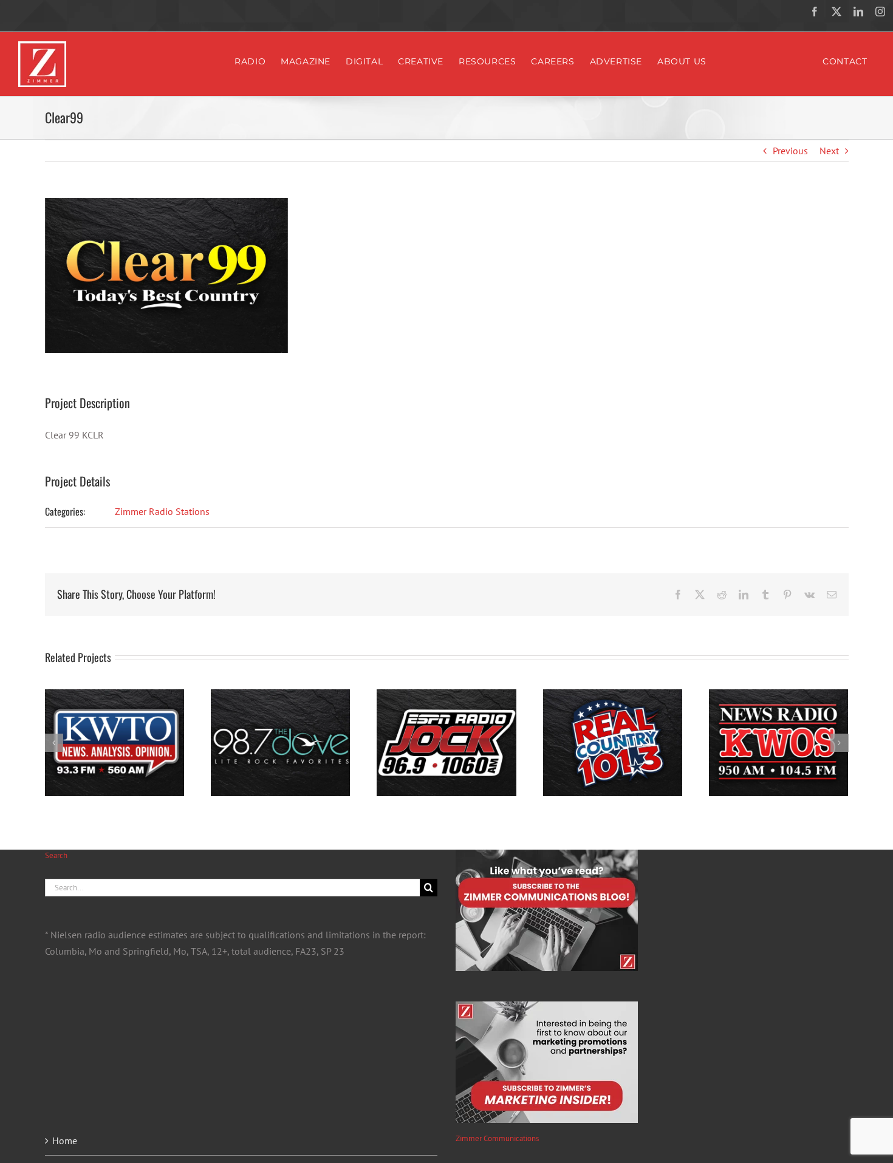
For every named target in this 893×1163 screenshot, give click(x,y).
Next (829, 151)
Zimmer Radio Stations (162, 511)
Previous (790, 151)
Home (64, 1140)
